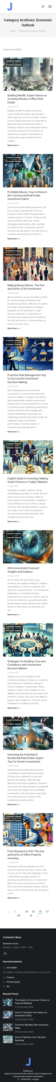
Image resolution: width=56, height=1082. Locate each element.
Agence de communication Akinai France (22, 1073)
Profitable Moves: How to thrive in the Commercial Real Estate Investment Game (27, 195)
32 (31, 915)
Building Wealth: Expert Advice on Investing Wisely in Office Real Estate (27, 99)
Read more (12, 145)
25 (33, 911)
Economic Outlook (13, 61)
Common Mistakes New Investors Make (31, 1026)
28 (18, 915)
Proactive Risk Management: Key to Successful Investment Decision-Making (26, 379)
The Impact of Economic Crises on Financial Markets (32, 1002)
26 (40, 911)
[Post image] (8, 1002)
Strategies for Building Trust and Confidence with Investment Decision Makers (26, 665)
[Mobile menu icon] (50, 7)
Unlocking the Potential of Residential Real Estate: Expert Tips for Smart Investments (25, 758)
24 (26, 911)
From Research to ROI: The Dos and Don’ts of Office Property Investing (25, 855)
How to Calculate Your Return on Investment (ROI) (31, 1014)
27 (47, 911)
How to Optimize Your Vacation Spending (30, 1039)
